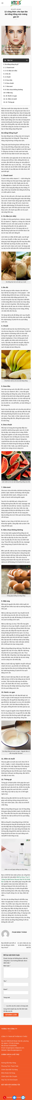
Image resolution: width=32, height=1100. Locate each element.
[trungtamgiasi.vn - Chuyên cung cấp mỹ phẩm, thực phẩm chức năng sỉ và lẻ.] (16, 3)
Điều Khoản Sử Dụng (8, 1073)
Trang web (7, 997)
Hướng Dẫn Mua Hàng (8, 1063)
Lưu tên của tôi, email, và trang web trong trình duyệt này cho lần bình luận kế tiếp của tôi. (16, 1008)
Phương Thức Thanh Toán (9, 1066)
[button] (2, 3)
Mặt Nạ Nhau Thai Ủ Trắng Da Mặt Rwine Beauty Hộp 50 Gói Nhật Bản (15, 879)
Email (6, 989)
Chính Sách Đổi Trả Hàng (9, 1069)
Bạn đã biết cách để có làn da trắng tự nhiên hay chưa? (8, 945)
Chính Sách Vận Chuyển (9, 1076)
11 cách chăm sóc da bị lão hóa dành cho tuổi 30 (24, 945)
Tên (5, 981)
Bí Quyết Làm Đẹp (16, 9)
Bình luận (7, 965)
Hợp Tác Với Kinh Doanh (9, 1080)
